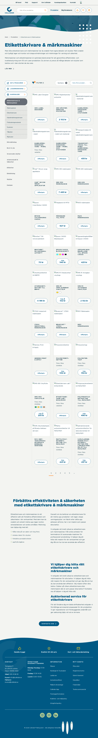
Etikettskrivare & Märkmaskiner (13, 102)
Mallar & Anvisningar (56, 685)
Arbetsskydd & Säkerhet (12, 161)
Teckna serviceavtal (79, 689)
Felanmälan (76, 685)
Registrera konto (78, 671)
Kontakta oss (48, 624)
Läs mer (8, 69)
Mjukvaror (10, 137)
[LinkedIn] (55, 715)
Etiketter (10, 168)
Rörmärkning (11, 142)
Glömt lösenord (78, 675)
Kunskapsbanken (60, 2)
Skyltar (9, 179)
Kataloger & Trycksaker (58, 671)
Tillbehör (10, 132)
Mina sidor (76, 666)
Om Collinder (46, 2)
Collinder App (54, 689)
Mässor (52, 666)
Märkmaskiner (11, 108)
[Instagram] (42, 715)
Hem (6, 37)
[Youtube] (49, 715)
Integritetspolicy (55, 703)
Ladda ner (53, 675)
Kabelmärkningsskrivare (14, 117)
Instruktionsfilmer (56, 680)
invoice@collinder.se (11, 682)
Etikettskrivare (12, 113)
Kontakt (73, 2)
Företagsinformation (57, 694)
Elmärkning (11, 173)
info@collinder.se (16, 677)
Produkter (54, 10)
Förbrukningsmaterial (14, 122)
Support (35, 2)
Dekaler (10, 185)
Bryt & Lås (11, 148)
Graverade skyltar (13, 154)
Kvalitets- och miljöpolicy (58, 699)
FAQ (26, 2)
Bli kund (18, 2)
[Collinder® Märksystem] (10, 10)
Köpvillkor (76, 680)
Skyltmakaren (66, 10)
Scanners (10, 127)
